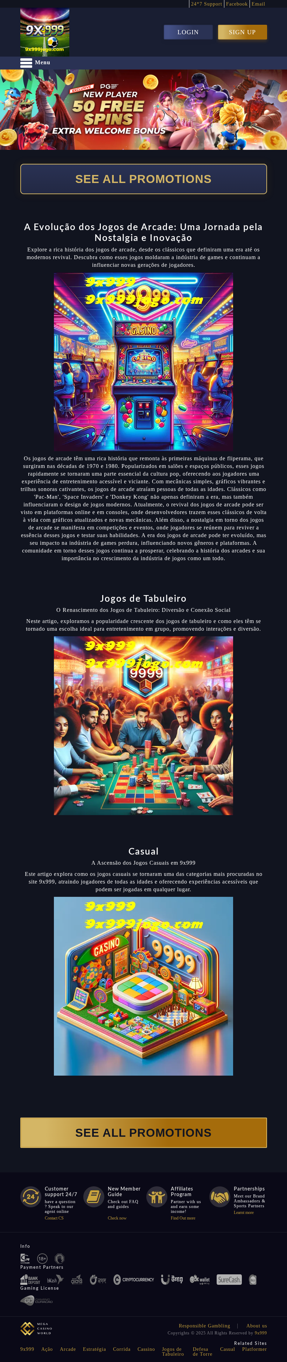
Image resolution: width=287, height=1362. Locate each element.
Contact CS (54, 1218)
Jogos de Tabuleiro (173, 1352)
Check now (117, 1218)
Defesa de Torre (202, 1352)
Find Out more (183, 1218)
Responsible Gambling (204, 1325)
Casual (227, 1349)
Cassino (146, 1349)
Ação (47, 1349)
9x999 (261, 1333)
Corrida (122, 1349)
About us (256, 1325)
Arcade (68, 1349)
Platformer (254, 1349)
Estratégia (94, 1349)
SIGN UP (242, 32)
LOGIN (188, 32)
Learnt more (244, 1212)
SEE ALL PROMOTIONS (143, 179)
